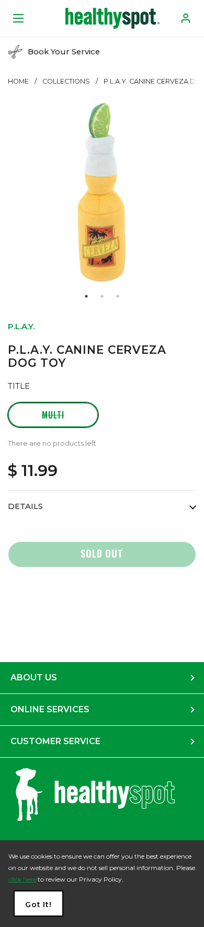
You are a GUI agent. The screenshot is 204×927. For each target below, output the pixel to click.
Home (18, 81)
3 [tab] (117, 296)
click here (22, 879)
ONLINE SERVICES (49, 709)
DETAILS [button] (25, 506)
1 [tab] (86, 296)
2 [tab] (102, 296)
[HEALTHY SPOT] (112, 18)
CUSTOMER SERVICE (55, 741)
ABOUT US (33, 677)
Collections (66, 81)
